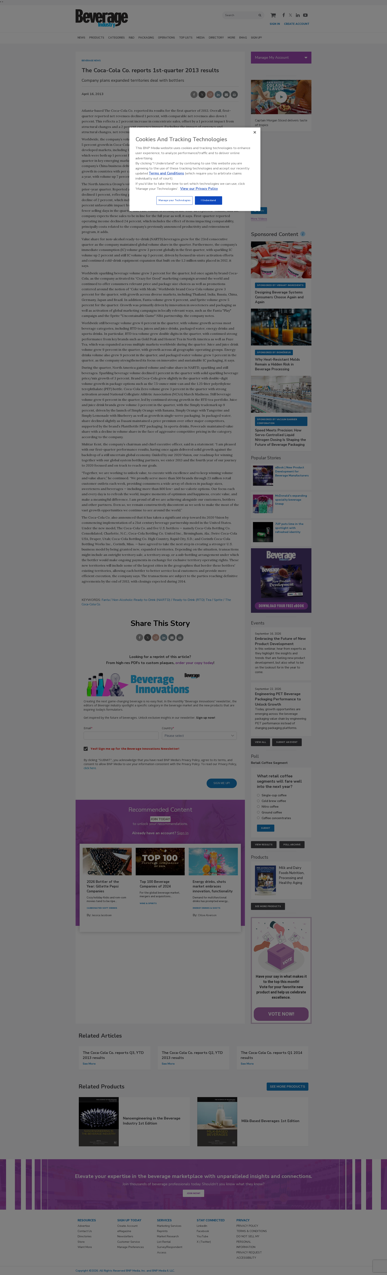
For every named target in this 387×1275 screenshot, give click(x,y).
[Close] (254, 132)
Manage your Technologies (174, 200)
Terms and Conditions (166, 173)
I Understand (208, 200)
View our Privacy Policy (199, 188)
